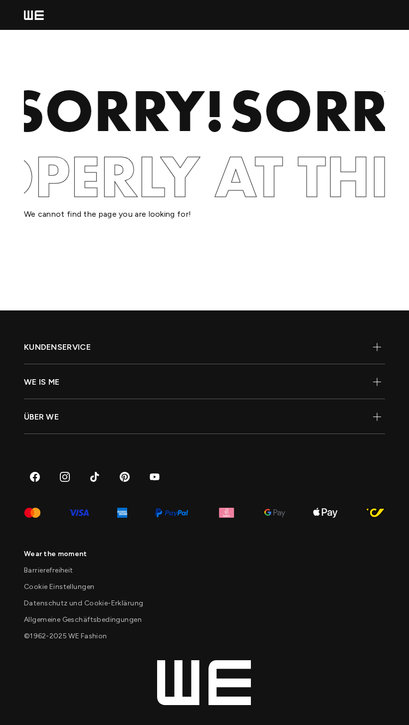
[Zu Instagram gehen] (65, 477)
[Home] (34, 15)
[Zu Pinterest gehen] (125, 477)
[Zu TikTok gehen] (95, 477)
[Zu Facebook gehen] (35, 477)
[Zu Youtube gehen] (155, 477)
